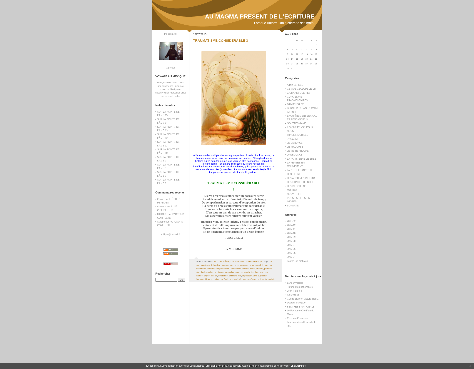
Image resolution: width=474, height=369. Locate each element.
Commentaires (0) (254, 262)
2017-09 (291, 237)
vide (266, 272)
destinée (263, 279)
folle (239, 276)
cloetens (161, 206)
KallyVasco (293, 294)
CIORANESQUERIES (299, 92)
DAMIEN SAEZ (295, 104)
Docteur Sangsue (296, 302)
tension (214, 276)
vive (255, 276)
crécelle (259, 269)
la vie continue (207, 272)
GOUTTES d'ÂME (296, 123)
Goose (160, 199)
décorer (225, 265)
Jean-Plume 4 (294, 290)
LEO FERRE (294, 174)
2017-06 (291, 249)
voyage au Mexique (167, 82)
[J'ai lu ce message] (470, 365)
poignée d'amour (239, 279)
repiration (219, 272)
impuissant (247, 276)
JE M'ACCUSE (295, 146)
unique (217, 279)
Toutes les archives (297, 261)
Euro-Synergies (295, 282)
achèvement (253, 279)
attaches (239, 272)
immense (259, 272)
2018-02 (291, 221)
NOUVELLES (294, 194)
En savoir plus (298, 366)
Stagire (161, 221)
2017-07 (291, 245)
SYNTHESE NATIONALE (300, 306)
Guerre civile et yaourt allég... (303, 298)
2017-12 (291, 225)
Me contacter (170, 34)
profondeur (226, 279)
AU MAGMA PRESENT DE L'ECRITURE (259, 16)
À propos (170, 67)
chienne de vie (248, 269)
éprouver (200, 279)
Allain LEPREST (296, 85)
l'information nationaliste (300, 286)
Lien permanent (237, 262)
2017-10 (291, 233)
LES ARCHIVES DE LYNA (301, 178)
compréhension (222, 269)
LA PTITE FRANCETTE (300, 170)
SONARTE (293, 205)
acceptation (236, 269)
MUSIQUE (292, 190)
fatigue (207, 276)
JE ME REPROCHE (298, 150)
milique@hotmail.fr (170, 234)
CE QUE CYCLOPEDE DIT (301, 88)
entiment (233, 276)
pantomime (229, 272)
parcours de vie (247, 265)
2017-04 (291, 257)
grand (258, 265)
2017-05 (291, 253)
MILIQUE (162, 214)
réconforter (201, 269)
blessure (209, 279)
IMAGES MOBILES (297, 134)
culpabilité (262, 276)
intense (199, 276)
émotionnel (223, 276)
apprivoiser (249, 272)
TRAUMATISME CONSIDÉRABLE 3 (220, 40)
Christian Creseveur (297, 318)
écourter (210, 269)
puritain (271, 279)
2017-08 (291, 241)
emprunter (234, 265)
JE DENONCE (295, 142)
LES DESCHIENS (296, 186)
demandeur (267, 265)
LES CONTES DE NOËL (300, 182)
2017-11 (291, 229)
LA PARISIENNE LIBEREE (301, 158)
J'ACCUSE (293, 139)
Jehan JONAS (294, 154)
